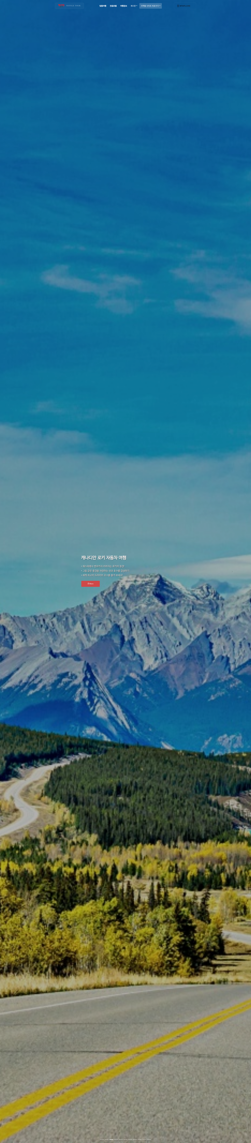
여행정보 (123, 6)
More (134, 584)
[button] (19, 571)
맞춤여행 (102, 6)
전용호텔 (113, 6)
